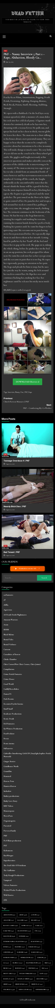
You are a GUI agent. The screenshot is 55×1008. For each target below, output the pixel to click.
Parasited (7, 826)
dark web (8, 931)
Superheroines (9, 860)
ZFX (5, 900)
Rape (30, 392)
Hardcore (36, 952)
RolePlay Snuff (25, 979)
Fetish (7, 947)
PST (5, 845)
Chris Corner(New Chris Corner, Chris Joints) (22, 664)
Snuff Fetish (21, 984)
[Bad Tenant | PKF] (27, 532)
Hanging (22, 952)
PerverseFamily (10, 831)
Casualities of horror (12, 654)
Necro (7, 968)
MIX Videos (8, 806)
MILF (48, 963)
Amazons (8, 920)
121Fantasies (8, 595)
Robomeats (8, 850)
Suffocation (25, 989)
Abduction (9, 915)
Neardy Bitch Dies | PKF (15, 506)
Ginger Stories (9, 761)
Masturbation (33, 963)
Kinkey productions (11, 796)
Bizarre (35, 920)
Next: (37, 407)
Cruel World (9, 684)
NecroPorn (8, 816)
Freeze (6, 738)
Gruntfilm (8, 771)
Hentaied (7, 776)
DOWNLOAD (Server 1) (27, 381)
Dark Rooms (9, 699)
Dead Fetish (27, 13)
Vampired (7, 880)
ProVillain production (12, 840)
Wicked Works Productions (15, 890)
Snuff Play (36, 984)
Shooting (41, 979)
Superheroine (42, 989)
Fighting (20, 947)
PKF (5, 51)
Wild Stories (9, 895)
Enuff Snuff (8, 709)
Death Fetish (24, 931)
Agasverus (8, 610)
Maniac (17, 963)
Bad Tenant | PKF (12, 552)
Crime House (9, 679)
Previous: (16, 400)
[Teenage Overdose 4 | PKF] (27, 440)
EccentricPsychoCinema (13, 704)
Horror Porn (9, 781)
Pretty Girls (9, 973)
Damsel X (7, 694)
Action (35, 915)
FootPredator (9, 733)
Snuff (7, 984)
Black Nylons (9, 634)
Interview (11, 392)
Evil (38, 931)
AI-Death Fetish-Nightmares (15, 615)
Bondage (27, 925)
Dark (38, 925)
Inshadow (7, 791)
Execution (9, 936)
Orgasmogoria (9, 821)
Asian (6, 624)
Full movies (8, 748)
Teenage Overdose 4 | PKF (17, 461)
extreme (24, 936)
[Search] (50, 36)
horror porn (10, 957)
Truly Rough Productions (14, 875)
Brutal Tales (8, 639)
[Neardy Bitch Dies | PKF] (27, 486)
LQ (6, 963)
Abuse (23, 915)
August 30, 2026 (10, 464)
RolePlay (8, 979)
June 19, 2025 (9, 62)
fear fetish (36, 941)
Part (22, 392)
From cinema (9, 743)
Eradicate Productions (13, 714)
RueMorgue (8, 855)
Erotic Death (9, 719)
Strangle (9, 989)
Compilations (9, 669)
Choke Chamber (10, 659)
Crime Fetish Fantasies (13, 674)
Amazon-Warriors (11, 620)
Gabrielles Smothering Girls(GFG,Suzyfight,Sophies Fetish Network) (27, 755)
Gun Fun (8, 952)
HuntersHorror (10, 786)
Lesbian (41, 957)
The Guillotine (9, 870)
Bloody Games (10, 925)
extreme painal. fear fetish (15, 941)
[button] (4, 36)
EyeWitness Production (13, 728)
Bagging (22, 920)
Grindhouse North (11, 766)
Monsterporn (9, 811)
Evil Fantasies (9, 724)
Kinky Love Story (10, 801)
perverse (33, 968)
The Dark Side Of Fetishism (15, 865)
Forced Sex (34, 947)
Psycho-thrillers (27, 973)
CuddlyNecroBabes (11, 689)
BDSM (6, 629)
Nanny (17, 392)
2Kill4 (6, 605)
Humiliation (27, 957)
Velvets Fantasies (10, 885)
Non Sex (20, 968)
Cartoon (7, 649)
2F (5, 600)
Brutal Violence (10, 644)
